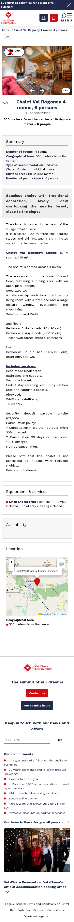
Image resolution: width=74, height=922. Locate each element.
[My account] (43, 18)
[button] (37, 582)
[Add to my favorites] (5, 102)
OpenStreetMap (59, 614)
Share (7, 37)
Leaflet (44, 614)
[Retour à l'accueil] (8, 17)
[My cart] (54, 18)
